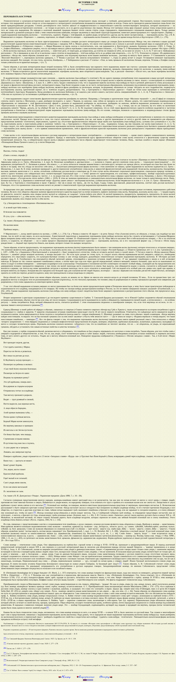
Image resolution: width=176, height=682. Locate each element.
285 (4, 665)
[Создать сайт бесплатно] (88, 680)
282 (4, 648)
